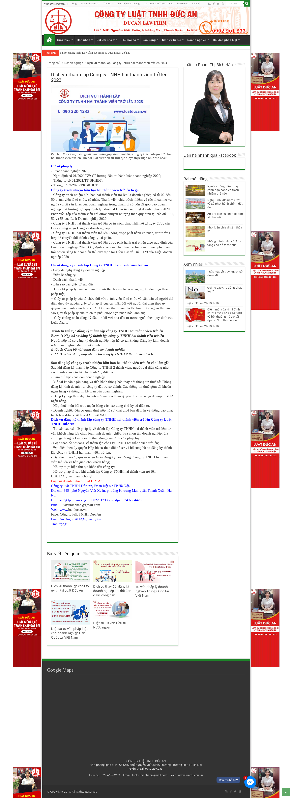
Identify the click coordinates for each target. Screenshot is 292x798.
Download (182, 3)
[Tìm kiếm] (247, 4)
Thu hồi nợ (128, 39)
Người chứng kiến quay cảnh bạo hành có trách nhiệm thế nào (95, 52)
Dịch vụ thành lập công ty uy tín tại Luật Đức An (70, 588)
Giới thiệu (64, 39)
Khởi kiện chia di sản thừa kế (224, 229)
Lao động (149, 39)
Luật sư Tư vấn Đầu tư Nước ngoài (109, 625)
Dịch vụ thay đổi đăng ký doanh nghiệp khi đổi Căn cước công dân (112, 590)
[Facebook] (214, 3)
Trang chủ (49, 39)
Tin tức (107, 3)
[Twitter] (218, 3)
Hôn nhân (83, 39)
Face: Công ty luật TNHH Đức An (76, 514)
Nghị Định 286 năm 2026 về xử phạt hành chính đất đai (225, 203)
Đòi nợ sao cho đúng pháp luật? (225, 289)
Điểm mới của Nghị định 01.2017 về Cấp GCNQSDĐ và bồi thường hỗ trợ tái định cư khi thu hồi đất (224, 314)
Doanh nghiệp (197, 39)
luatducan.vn (77, 510)
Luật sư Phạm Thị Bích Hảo (203, 303)
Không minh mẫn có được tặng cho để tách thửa (224, 243)
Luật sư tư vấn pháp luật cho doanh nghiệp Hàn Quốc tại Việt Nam (69, 633)
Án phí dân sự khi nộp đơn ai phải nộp (225, 215)
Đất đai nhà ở (106, 39)
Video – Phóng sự (90, 3)
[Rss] (209, 3)
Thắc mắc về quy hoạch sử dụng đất (225, 273)
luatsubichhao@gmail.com (81, 505)
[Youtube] (223, 3)
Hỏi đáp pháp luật (225, 39)
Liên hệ (196, 3)
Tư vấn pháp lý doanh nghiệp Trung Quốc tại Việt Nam (152, 591)
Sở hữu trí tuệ (171, 39)
